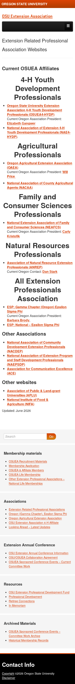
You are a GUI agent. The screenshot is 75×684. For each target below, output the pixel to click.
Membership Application (24, 466)
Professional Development (25, 597)
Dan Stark (49, 271)
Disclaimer (8, 678)
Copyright (8, 673)
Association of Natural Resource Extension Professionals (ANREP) (40, 264)
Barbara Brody (18, 320)
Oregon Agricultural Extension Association (35, 518)
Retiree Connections (22, 601)
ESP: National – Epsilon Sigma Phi (33, 324)
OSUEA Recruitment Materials (28, 461)
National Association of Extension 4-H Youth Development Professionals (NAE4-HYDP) (38, 132)
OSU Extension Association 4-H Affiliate (34, 523)
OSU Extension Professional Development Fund (39, 592)
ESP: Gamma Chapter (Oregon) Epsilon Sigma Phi (37, 309)
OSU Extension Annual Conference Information (38, 553)
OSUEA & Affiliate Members (26, 470)
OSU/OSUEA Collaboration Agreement (33, 557)
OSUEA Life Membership (24, 474)
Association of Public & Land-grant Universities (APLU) (33, 392)
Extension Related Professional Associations (37, 509)
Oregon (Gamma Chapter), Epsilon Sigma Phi (38, 514)
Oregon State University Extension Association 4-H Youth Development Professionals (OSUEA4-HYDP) (34, 110)
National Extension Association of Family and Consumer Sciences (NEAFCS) (38, 224)
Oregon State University (24, 4)
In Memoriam (17, 605)
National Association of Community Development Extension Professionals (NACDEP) (36, 346)
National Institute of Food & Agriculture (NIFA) (27, 401)
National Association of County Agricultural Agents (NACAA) (40, 185)
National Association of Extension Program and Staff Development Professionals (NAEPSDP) (40, 360)
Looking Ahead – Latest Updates (29, 527)
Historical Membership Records (28, 640)
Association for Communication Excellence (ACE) (40, 370)
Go (51, 436)
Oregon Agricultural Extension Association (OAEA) (39, 165)
